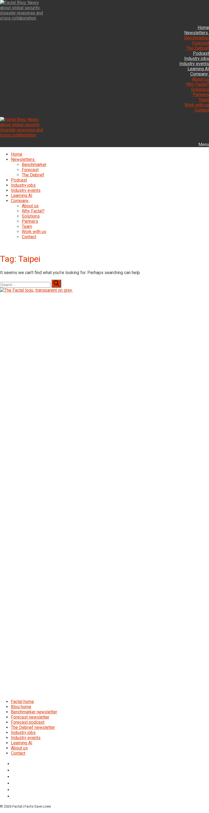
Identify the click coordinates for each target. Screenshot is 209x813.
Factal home (22, 701)
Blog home (21, 706)
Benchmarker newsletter (34, 711)
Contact (18, 753)
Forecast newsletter (30, 717)
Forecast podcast (27, 722)
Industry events (26, 737)
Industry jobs (23, 732)
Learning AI (21, 742)
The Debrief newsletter (33, 727)
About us (19, 748)
